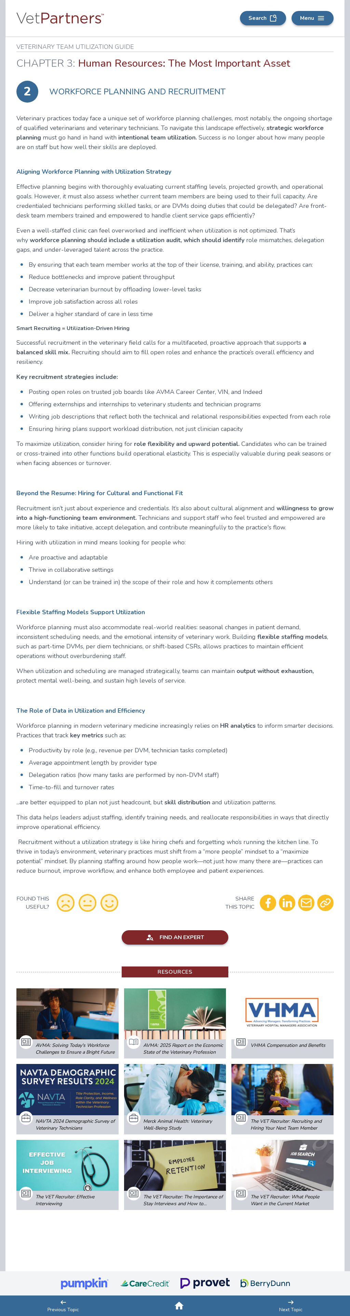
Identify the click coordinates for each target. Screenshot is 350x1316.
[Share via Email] (306, 903)
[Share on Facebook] (268, 903)
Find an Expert (182, 937)
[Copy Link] (325, 903)
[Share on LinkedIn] (287, 903)
